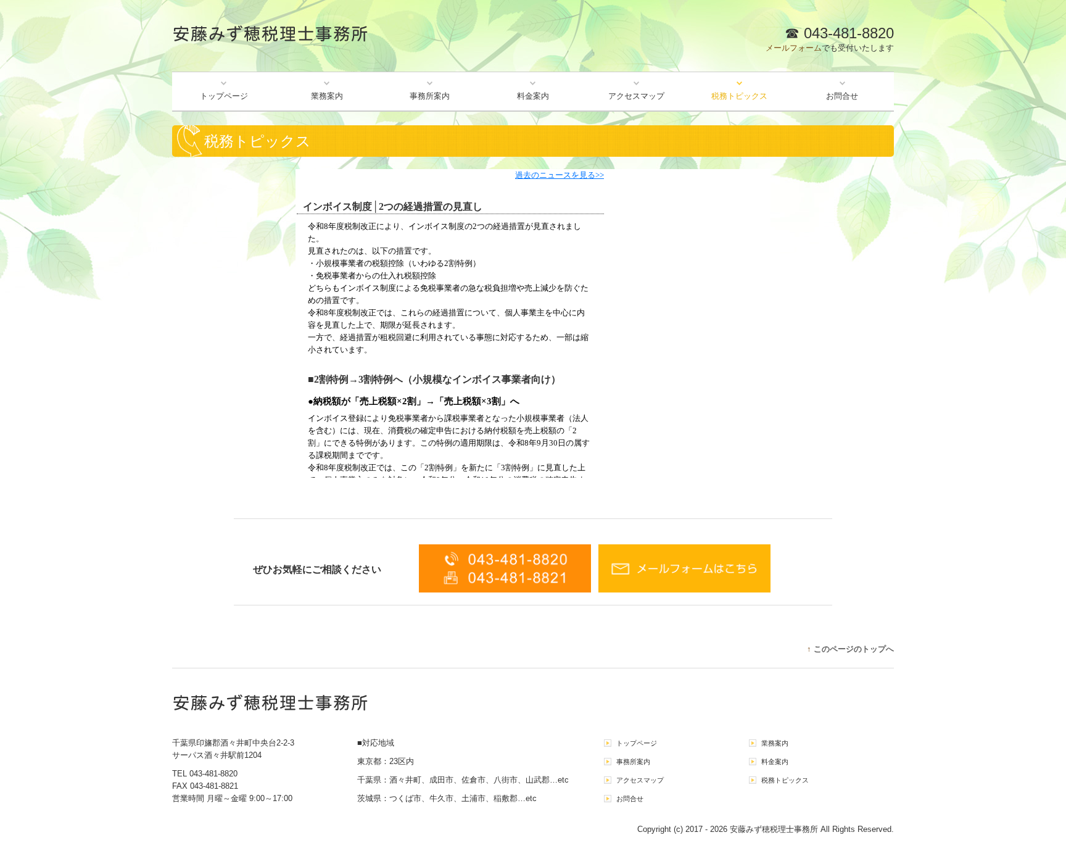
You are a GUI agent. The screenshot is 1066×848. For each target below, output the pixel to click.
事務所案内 (430, 96)
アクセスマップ (636, 96)
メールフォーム (794, 47)
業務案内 (327, 96)
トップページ (224, 96)
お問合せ (842, 96)
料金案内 (533, 96)
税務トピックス (739, 96)
